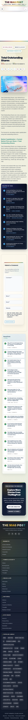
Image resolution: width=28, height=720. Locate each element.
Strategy (5, 706)
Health (12, 706)
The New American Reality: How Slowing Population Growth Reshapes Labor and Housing (14, 466)
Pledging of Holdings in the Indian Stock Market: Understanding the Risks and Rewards (15, 230)
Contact (22, 717)
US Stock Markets (6, 544)
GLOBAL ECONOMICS (16, 211)
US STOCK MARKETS (10, 194)
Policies (18, 675)
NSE (12, 675)
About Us (4, 618)
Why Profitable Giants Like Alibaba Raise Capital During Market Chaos (15, 417)
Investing (10, 637)
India (4, 637)
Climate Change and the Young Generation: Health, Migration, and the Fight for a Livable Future (15, 353)
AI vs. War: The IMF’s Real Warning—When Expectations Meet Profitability (14, 215)
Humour (4, 586)
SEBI (17, 706)
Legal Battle (6, 699)
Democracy (6, 696)
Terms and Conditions (7, 623)
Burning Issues (5, 565)
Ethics (19, 658)
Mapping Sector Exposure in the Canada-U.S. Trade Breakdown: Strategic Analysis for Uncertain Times (14, 408)
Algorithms (12, 658)
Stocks (5, 658)
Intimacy (4, 600)
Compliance (6, 675)
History (4, 584)
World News (5, 570)
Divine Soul (4, 588)
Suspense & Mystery (7, 604)
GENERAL (8, 224)
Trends (22, 648)
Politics (4, 563)
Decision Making (7, 703)
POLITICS (9, 394)
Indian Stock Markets (7, 547)
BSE (11, 679)
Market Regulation (8, 692)
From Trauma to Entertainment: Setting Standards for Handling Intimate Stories (14, 425)
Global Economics (6, 549)
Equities (5, 679)
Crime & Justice (6, 568)
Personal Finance (7, 672)
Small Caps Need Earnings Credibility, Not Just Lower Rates (15, 222)
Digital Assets (7, 686)
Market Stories (14, 511)
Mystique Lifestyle (6, 591)
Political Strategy (8, 689)
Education (15, 699)
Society (17, 665)
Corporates (5, 552)
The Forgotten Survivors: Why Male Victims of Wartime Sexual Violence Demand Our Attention (14, 442)
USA (19, 641)
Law (15, 661)
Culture (16, 651)
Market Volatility (8, 665)
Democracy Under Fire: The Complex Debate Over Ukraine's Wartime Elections (14, 391)
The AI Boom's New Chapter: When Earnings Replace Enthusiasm (15, 458)
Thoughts (4, 572)
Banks (21, 699)
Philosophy (4, 581)
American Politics (7, 648)
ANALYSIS (8, 211)
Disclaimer (4, 625)
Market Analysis (19, 637)
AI (3, 641)
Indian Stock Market (18, 655)
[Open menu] (2, 9)
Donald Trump (6, 655)
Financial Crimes (7, 661)
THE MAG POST (14, 2)
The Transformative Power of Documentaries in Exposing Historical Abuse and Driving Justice (14, 362)
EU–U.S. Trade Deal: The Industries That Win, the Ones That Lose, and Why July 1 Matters (15, 208)
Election (15, 686)
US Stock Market (17, 668)
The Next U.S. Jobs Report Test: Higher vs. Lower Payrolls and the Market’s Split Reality (15, 200)
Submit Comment (9, 321)
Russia (13, 696)
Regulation (17, 672)
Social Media (18, 692)
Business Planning (11, 641)
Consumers (20, 696)
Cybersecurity (7, 668)
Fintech (10, 651)
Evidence (16, 703)
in (15, 533)
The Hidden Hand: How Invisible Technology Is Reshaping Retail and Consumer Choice (15, 433)
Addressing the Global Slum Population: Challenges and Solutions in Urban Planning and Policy (14, 381)
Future (16, 648)
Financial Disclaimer (7, 628)
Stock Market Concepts (9, 682)
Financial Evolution (8, 644)
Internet (20, 661)
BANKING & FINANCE (10, 202)
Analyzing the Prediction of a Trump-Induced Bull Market (14, 244)
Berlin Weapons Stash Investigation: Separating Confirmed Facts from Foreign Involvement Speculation (14, 371)
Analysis (4, 554)
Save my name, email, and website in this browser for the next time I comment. (14, 315)
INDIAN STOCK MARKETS (19, 63)
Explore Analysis (14, 506)
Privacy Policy (5, 620)
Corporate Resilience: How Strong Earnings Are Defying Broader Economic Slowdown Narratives (15, 192)
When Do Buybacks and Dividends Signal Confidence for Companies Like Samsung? (15, 450)
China (4, 651)
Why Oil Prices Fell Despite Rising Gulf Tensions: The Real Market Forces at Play (15, 344)
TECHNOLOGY (10, 436)
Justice (20, 682)
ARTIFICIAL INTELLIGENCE (17, 217)
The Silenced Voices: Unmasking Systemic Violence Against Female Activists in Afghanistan (15, 399)
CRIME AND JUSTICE (12, 402)
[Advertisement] (14, 26)
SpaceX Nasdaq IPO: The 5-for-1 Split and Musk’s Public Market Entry (14, 237)
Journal (4, 602)
